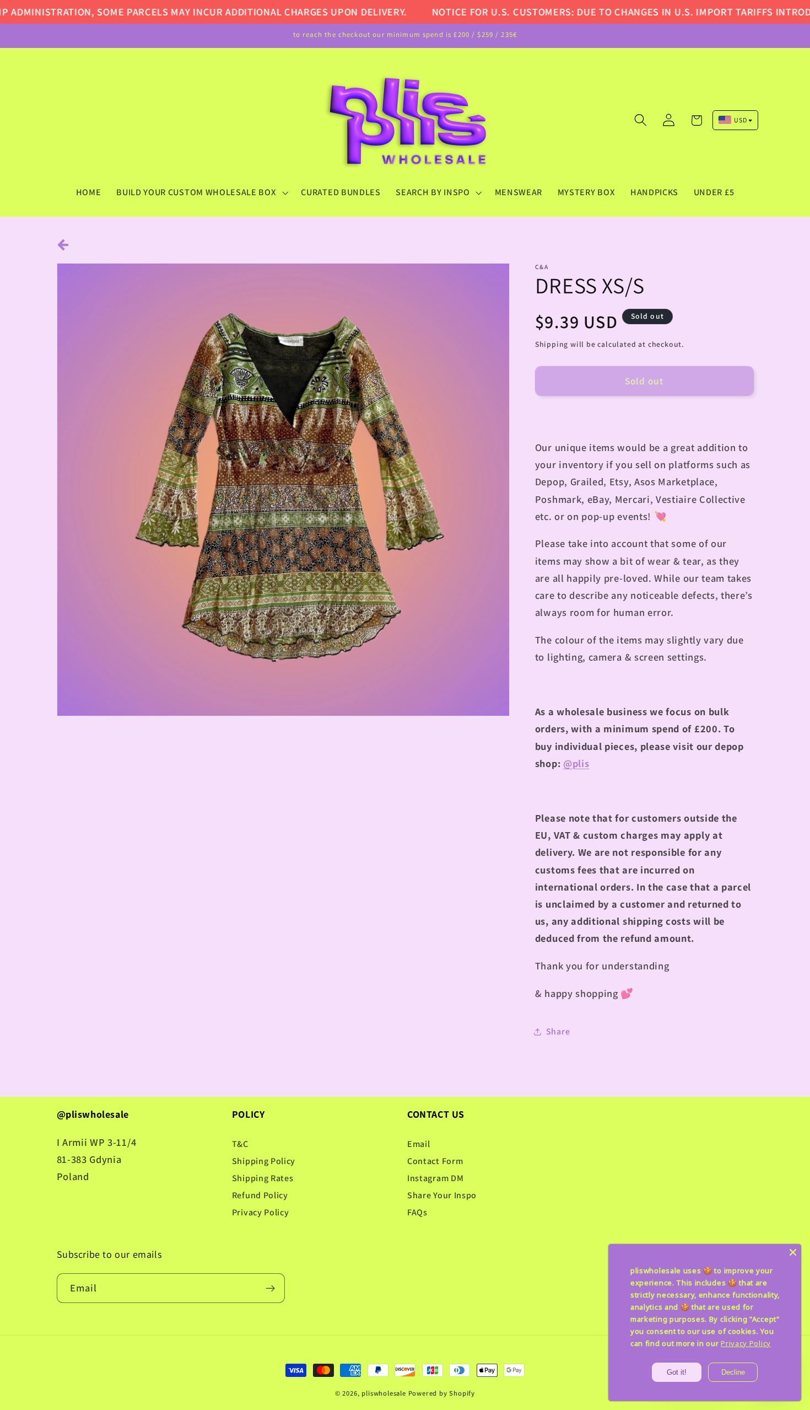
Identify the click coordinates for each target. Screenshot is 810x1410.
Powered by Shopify (442, 1393)
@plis (576, 763)
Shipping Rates (263, 1178)
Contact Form (435, 1161)
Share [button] (558, 1031)
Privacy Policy (260, 1212)
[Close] (792, 1252)
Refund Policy (260, 1195)
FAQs (417, 1212)
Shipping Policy (263, 1161)
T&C (240, 1144)
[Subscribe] (270, 1288)
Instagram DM (435, 1178)
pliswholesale (383, 1393)
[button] (201, 192)
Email (418, 1144)
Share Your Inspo (442, 1195)
